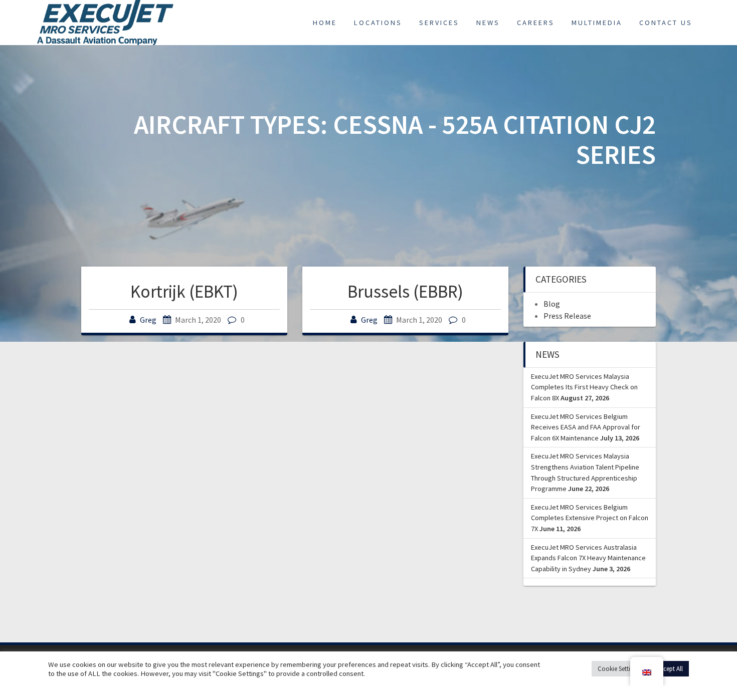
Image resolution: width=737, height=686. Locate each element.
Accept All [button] (670, 668)
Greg (148, 320)
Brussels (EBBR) (405, 291)
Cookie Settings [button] (619, 668)
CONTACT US (665, 22)
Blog (551, 304)
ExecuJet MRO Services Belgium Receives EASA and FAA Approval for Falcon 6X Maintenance (585, 427)
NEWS (488, 22)
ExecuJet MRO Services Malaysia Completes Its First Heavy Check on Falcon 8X (584, 387)
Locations (378, 22)
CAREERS (536, 22)
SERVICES (439, 22)
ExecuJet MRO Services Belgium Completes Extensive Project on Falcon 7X (589, 518)
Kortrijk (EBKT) (184, 291)
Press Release (567, 316)
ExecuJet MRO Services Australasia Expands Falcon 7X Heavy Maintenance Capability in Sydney (588, 558)
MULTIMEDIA (597, 22)
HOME (325, 22)
